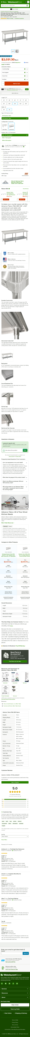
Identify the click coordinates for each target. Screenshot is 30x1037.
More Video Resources (7, 522)
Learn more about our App (12, 969)
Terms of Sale (15, 1020)
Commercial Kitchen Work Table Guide (16, 706)
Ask (25, 450)
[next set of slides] (29, 196)
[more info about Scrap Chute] (25, 76)
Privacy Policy (18, 456)
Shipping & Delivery (21, 1013)
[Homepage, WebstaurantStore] (15, 2)
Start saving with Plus (10, 961)
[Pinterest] (17, 983)
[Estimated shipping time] (24, 146)
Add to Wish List (15, 93)
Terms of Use (11, 456)
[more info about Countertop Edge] (25, 69)
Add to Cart (6, 199)
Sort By (3, 834)
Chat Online (8, 1013)
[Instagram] (2, 983)
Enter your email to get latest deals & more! (13, 950)
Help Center (15, 1005)
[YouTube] (6, 983)
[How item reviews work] (20, 796)
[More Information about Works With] (9, 188)
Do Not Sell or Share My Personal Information (15, 1029)
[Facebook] (9, 983)
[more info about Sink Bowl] (25, 79)
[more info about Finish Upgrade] (25, 72)
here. (11, 626)
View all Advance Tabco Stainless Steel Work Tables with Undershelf (17, 182)
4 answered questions (19, 18)
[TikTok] (13, 983)
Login (2, 64)
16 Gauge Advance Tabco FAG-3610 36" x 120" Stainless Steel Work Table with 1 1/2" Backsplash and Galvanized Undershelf (8, 555)
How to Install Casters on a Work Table (16, 703)
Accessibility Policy (15, 1027)
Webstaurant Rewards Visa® (12, 89)
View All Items (26, 188)
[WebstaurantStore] (15, 975)
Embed (10, 526)
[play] (15, 502)
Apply (27, 89)
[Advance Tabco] (5, 182)
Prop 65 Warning (20, 646)
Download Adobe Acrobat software (8, 699)
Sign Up (26, 953)
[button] (13, 51)
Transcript (5, 526)
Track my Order (15, 1009)
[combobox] (15, 5)
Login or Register (15, 782)
